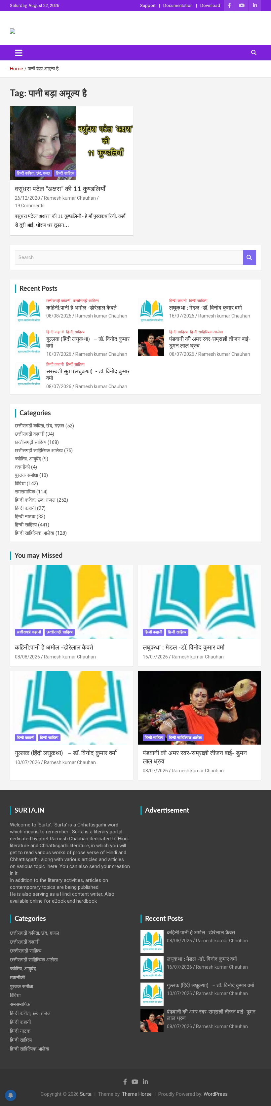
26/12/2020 (27, 198)
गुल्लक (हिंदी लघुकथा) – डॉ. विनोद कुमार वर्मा (66, 753)
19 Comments (30, 205)
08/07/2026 (181, 354)
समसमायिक (25, 492)
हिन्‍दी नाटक (25, 516)
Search (249, 257)
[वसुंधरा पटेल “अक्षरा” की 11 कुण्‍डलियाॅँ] (72, 143)
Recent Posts (38, 288)
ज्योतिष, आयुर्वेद (28, 459)
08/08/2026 (58, 315)
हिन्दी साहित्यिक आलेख (206, 332)
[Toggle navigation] (18, 52)
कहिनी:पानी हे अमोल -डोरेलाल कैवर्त (81, 308)
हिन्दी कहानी (178, 300)
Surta (86, 1094)
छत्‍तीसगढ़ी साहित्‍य (86, 300)
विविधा (20, 483)
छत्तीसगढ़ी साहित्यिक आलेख (39, 450)
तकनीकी (22, 467)
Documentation (178, 5)
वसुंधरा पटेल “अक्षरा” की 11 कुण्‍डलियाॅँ (60, 189)
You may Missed (38, 556)
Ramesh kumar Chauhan (70, 198)
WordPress (216, 1094)
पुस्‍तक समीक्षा (26, 475)
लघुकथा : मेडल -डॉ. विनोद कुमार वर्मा (205, 308)
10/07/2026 (58, 354)
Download (210, 5)
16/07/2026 (181, 315)
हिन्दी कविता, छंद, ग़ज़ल (33, 173)
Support (148, 5)
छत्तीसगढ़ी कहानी (58, 300)
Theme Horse (137, 1094)
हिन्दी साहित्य (65, 173)
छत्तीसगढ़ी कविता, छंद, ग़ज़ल (39, 426)
